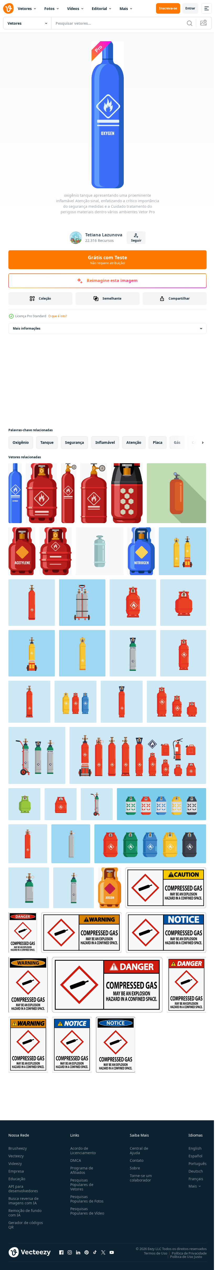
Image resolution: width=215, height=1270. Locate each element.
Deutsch (192, 1171)
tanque (46, 442)
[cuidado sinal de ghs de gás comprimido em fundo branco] (165, 887)
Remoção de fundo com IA (24, 1212)
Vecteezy (16, 1155)
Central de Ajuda (137, 1150)
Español (191, 1155)
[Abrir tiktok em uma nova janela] (95, 1252)
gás (177, 442)
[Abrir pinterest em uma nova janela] (86, 1252)
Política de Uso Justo (182, 1256)
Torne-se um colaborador (139, 1178)
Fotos (49, 8)
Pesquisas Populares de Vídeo (80, 1213)
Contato (134, 1160)
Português (194, 1163)
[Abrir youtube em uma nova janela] (112, 1252)
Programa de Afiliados (80, 1170)
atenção (133, 442)
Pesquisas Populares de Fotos (86, 1199)
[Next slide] (194, 442)
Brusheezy (17, 1148)
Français (192, 1178)
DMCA (74, 1160)
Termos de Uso (151, 1253)
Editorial (99, 8)
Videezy (15, 1163)
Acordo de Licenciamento (82, 1150)
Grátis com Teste (107, 259)
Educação (16, 1178)
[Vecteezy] (8, 8)
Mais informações (26, 328)
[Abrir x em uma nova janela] (103, 1252)
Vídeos (73, 8)
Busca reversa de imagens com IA (23, 1200)
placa (157, 442)
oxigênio (21, 442)
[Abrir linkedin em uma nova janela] (78, 1252)
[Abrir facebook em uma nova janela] (61, 1252)
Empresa (16, 1171)
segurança (74, 442)
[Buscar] (189, 23)
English (191, 1148)
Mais (124, 8)
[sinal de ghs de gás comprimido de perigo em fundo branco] (22, 932)
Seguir (136, 240)
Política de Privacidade (185, 1253)
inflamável (105, 442)
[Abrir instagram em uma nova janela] (70, 1252)
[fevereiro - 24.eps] (28, 887)
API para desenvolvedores (23, 1188)
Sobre (133, 1167)
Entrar (190, 8)
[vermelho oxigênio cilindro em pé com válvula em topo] (176, 493)
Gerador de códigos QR (25, 1225)
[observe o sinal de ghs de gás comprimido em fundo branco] (166, 932)
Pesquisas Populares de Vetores (80, 1184)
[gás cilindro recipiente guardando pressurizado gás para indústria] (99, 551)
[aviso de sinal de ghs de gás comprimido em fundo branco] (81, 932)
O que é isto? (57, 316)
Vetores (25, 8)
